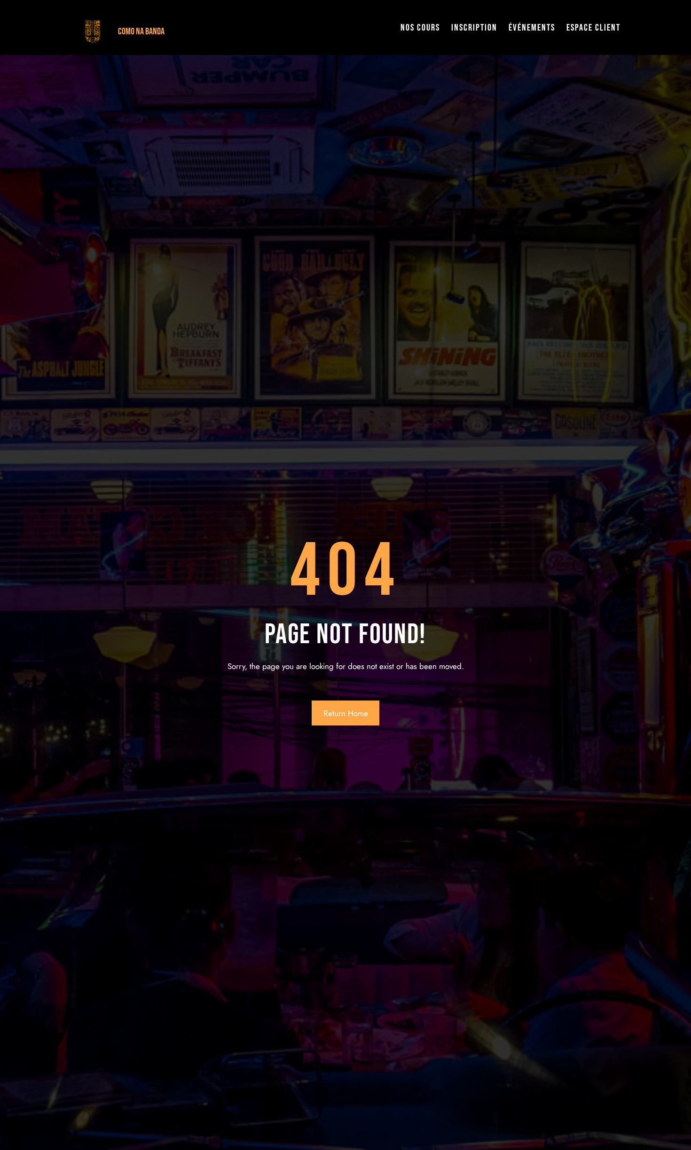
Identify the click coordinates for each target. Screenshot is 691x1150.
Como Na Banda (141, 31)
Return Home (345, 713)
